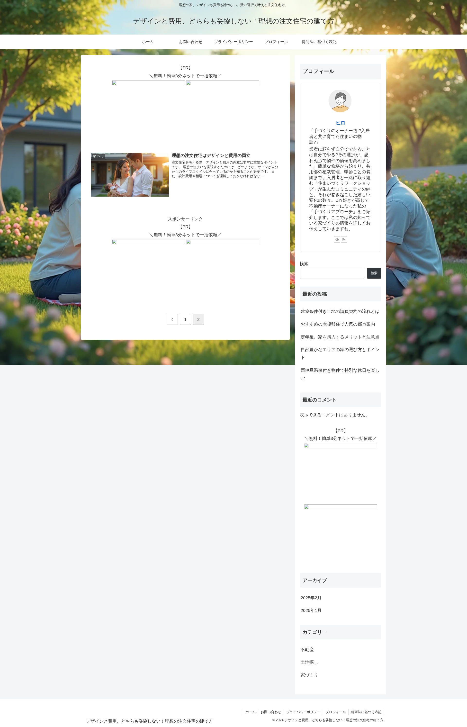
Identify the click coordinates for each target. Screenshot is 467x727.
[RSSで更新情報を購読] (344, 239)
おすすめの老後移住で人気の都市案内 (338, 324)
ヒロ (340, 122)
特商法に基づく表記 (366, 712)
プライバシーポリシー (303, 712)
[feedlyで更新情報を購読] (337, 239)
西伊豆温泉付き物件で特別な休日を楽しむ (340, 374)
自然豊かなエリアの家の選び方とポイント (340, 353)
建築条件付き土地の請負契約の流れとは (340, 311)
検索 (304, 263)
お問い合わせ (271, 712)
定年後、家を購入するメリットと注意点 (340, 337)
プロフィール (335, 712)
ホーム (250, 712)
